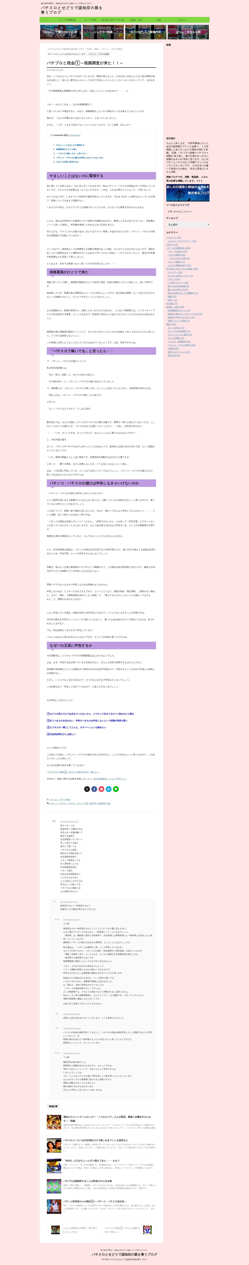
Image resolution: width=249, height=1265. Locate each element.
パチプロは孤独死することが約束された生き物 (87, 1180)
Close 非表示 (74, 135)
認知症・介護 (136, 20)
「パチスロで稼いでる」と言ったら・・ (73, 153)
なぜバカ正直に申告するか (67, 162)
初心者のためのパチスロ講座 (113, 21)
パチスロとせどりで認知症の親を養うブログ (124, 1254)
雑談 (159, 20)
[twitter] (87, 789)
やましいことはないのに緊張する (70, 145)
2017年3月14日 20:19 (72, 920)
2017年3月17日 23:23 (72, 1029)
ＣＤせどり (182, 20)
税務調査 (101, 803)
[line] (116, 789)
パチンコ (79, 803)
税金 (108, 803)
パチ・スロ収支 (90, 20)
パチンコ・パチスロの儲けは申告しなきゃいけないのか (79, 157)
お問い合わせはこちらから (180, 211)
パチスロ (62, 803)
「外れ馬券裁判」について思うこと (109, 778)
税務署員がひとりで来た (66, 149)
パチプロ (71, 803)
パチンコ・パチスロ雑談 (60, 799)
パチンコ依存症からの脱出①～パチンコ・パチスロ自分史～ (95, 1201)
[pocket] (101, 789)
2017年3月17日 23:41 (72, 1053)
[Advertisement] (188, 91)
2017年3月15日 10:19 (71, 1014)
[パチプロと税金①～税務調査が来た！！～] (109, 789)
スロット (53, 803)
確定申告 (93, 803)
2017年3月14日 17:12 (68, 902)
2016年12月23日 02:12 (69, 822)
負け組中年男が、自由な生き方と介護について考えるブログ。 (124, 1250)
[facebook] (94, 789)
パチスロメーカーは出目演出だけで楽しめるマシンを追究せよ (95, 1140)
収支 (86, 803)
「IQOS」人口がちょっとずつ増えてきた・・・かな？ (91, 1160)
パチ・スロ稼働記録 (67, 20)
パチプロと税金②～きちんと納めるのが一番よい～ (74, 772)
